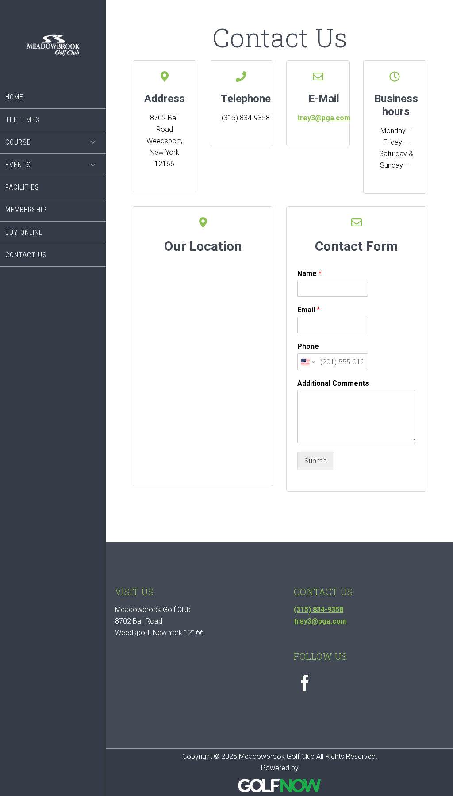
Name (309, 273)
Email (308, 310)
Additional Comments (333, 383)
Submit (315, 461)
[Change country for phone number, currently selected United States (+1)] (307, 361)
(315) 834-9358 (318, 609)
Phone (308, 346)
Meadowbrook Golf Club (53, 50)
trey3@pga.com (323, 118)
